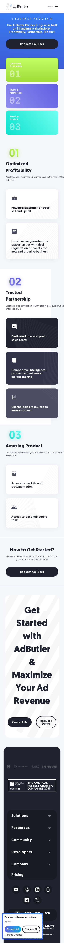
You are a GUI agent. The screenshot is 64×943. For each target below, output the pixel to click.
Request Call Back (32, 44)
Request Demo (46, 722)
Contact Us (19, 722)
